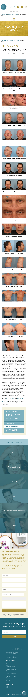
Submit (14, 611)
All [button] (3, 53)
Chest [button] (13, 53)
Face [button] (8, 55)
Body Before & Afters (12, 411)
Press (7, 677)
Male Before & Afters (12, 426)
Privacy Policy (5, 615)
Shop (7, 670)
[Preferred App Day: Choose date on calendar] (25, 594)
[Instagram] (7, 687)
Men (14, 496)
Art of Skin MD (4, 14)
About (7, 663)
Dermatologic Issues (11, 676)
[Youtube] (9, 687)
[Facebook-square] (11, 687)
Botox (13, 398)
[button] (22, 7)
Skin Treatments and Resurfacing (14, 511)
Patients (8, 668)
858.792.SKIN (14, 11)
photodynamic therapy (11, 402)
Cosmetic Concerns (10, 666)
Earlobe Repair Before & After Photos (13, 415)
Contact (8, 675)
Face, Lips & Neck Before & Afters (13, 419)
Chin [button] (18, 53)
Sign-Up (14, 636)
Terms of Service (13, 615)
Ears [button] (23, 53)
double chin (5, 401)
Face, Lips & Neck (14, 467)
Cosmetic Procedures (11, 669)
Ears (14, 525)
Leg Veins (14, 482)
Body (14, 452)
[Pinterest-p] (12, 687)
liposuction (8, 398)
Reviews (8, 679)
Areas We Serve (9, 680)
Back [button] (8, 53)
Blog (7, 665)
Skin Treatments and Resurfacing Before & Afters (12, 430)
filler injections (20, 398)
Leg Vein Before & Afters (13, 423)
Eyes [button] (4, 55)
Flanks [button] (14, 55)
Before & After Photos (13, 14)
